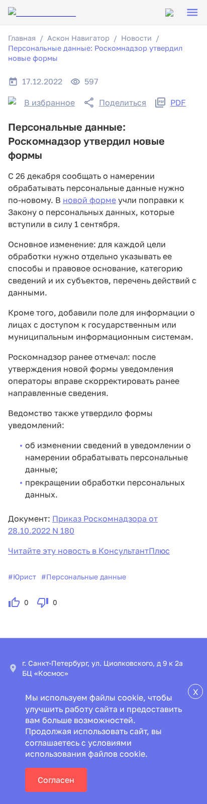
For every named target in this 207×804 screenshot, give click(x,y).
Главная (22, 38)
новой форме (89, 200)
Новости (136, 38)
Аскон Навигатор (78, 38)
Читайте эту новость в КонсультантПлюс (89, 551)
